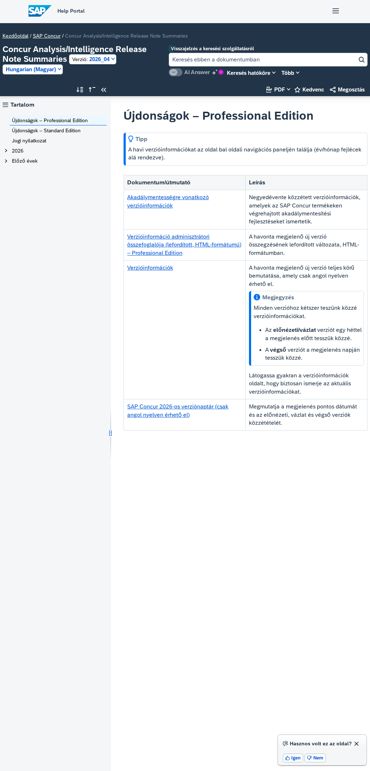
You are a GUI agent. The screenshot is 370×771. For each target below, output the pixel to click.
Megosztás (347, 89)
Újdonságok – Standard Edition (46, 130)
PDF (275, 89)
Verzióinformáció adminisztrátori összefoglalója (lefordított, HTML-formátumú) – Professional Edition (184, 245)
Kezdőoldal (16, 36)
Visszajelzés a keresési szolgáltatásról (212, 48)
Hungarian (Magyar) (31, 69)
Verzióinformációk (150, 268)
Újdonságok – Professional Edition (50, 120)
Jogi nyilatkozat (29, 141)
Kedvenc (309, 89)
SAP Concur (47, 36)
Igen (293, 758)
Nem (315, 758)
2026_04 (90, 59)
